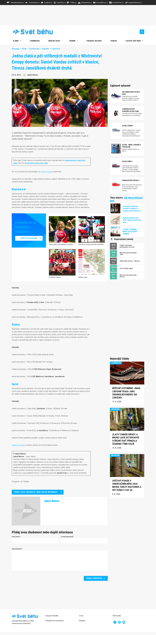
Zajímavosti (56, 49)
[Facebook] (115, 622)
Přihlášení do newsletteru (54, 621)
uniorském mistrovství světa (36, 163)
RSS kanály (117, 616)
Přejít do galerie (29, 238)
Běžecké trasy (54, 41)
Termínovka (35, 41)
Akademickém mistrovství (75, 160)
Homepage (15, 49)
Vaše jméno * (16, 536)
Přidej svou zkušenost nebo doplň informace (36, 492)
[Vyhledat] (142, 31)
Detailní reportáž (18, 445)
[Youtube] (124, 622)
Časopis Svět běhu (133, 41)
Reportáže (45, 49)
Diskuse (114, 41)
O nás (81, 616)
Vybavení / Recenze (94, 41)
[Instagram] (119, 622)
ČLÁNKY (16, 41)
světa (15, 163)
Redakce (82, 621)
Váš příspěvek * (17, 549)
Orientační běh (34, 49)
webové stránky (46, 172)
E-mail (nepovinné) (67, 536)
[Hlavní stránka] (31, 31)
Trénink (72, 41)
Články (24, 49)
